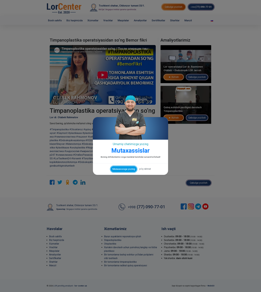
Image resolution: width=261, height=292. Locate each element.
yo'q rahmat (145, 168)
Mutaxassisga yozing (123, 169)
